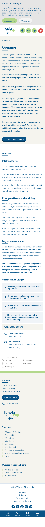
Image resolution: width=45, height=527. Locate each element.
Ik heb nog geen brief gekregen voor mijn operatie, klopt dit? (23, 296)
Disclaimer (22, 492)
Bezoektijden (10, 435)
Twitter (8, 360)
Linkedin (8, 363)
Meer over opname (15, 139)
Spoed (40, 30)
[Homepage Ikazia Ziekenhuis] (8, 30)
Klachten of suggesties (14, 450)
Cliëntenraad (10, 447)
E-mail (28, 363)
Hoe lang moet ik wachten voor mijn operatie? (24, 287)
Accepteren (9, 20)
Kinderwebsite (11, 475)
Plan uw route (10, 397)
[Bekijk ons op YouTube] (22, 506)
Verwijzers (9, 444)
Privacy (22, 495)
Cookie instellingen (22, 501)
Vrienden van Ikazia (13, 472)
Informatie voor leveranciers (17, 453)
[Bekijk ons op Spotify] (30, 506)
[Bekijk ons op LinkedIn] (17, 506)
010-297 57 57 (14, 336)
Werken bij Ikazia (12, 469)
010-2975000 (13, 403)
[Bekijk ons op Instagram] (26, 506)
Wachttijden (10, 438)
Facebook (29, 360)
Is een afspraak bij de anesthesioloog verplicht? (24, 306)
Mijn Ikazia (9, 441)
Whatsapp (9, 367)
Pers (7, 456)
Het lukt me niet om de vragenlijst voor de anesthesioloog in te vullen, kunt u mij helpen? (22, 317)
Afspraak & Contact (13, 432)
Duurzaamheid (22, 498)
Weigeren (25, 20)
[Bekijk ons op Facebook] (13, 506)
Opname (7, 40)
